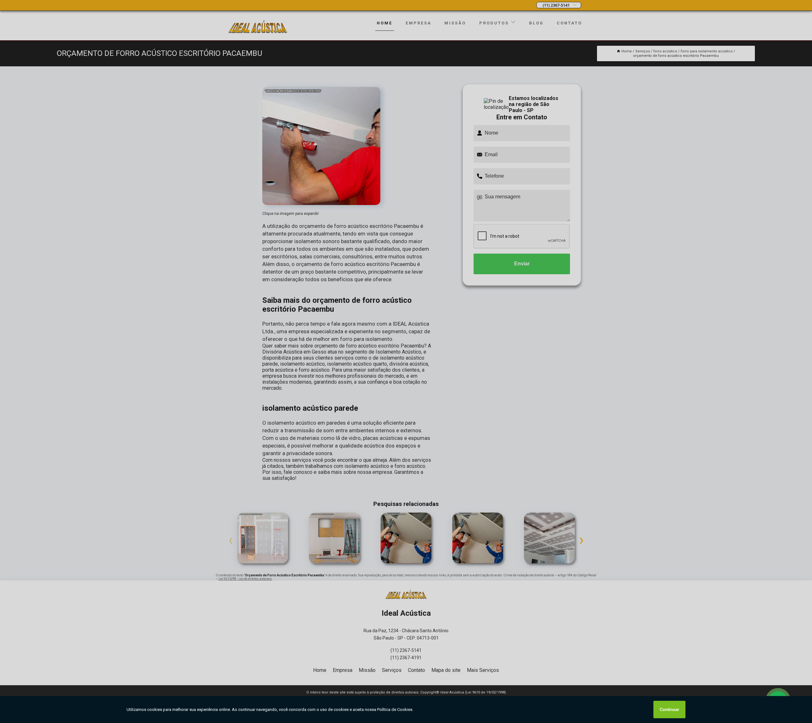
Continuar (669, 709)
